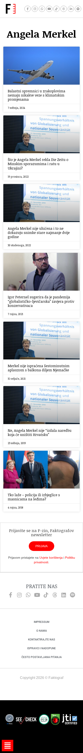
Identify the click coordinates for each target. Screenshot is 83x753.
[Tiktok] (56, 9)
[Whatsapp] (42, 9)
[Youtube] (49, 9)
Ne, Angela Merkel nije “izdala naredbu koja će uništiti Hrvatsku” (39, 432)
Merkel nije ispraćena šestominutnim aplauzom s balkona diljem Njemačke (38, 367)
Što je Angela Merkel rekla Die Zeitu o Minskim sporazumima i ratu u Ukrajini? (38, 163)
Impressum (41, 622)
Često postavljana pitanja (41, 657)
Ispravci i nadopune (41, 648)
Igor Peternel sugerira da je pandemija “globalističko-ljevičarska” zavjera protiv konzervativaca (41, 301)
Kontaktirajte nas (41, 639)
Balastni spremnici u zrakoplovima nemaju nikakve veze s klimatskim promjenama (36, 95)
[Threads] (63, 9)
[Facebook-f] (27, 9)
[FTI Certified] (69, 720)
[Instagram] (35, 9)
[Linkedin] (63, 595)
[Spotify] (78, 9)
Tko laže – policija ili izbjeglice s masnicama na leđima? (34, 496)
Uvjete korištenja (51, 557)
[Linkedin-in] (71, 9)
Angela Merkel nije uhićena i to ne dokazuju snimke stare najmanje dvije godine (39, 232)
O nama (41, 630)
